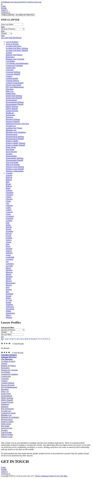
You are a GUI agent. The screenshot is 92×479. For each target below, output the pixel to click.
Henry (8, 246)
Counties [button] (9, 173)
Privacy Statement (42, 476)
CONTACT (5, 12)
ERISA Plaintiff (12, 109)
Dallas (8, 225)
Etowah (9, 233)
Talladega (9, 305)
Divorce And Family (13, 85)
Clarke (8, 201)
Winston (9, 317)
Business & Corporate (9, 370)
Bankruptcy (10, 57)
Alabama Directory (9, 357)
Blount (8, 184)
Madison (9, 270)
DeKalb (9, 227)
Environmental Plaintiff (14, 104)
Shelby (8, 298)
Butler (8, 188)
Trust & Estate (6, 432)
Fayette (8, 236)
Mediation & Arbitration (10, 417)
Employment (10, 93)
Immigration (10, 115)
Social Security (11, 152)
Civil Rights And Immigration (17, 63)
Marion (8, 274)
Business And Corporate (15, 59)
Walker (8, 311)
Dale (7, 223)
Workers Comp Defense (15, 167)
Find (2, 27)
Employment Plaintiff (14, 98)
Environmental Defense (15, 102)
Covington (10, 216)
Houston (9, 249)
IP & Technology (7, 409)
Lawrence (9, 259)
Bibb (7, 182)
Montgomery (11, 283)
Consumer (10, 70)
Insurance (9, 117)
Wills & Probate (7, 435)
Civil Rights (10, 61)
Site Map (63, 476)
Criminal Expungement (14, 83)
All (2, 339)
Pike (7, 292)
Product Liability (12, 141)
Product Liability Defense (15, 143)
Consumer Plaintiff (13, 74)
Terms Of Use (54, 476)
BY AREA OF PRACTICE (25, 15)
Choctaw (9, 199)
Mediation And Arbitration (16, 132)
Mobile (8, 279)
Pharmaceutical (11, 134)
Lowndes (9, 266)
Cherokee (9, 195)
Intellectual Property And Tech (17, 124)
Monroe (9, 281)
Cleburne (9, 205)
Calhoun (9, 190)
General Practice (12, 111)
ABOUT (4, 10)
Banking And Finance (14, 55)
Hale (7, 244)
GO (2, 337)
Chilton (8, 197)
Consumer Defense (13, 72)
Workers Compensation (14, 171)
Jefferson (9, 253)
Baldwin (9, 177)
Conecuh (9, 212)
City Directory (7, 359)
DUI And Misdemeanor (15, 87)
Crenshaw (9, 218)
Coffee (8, 208)
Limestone (10, 264)
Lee (7, 261)
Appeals (9, 53)
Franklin (9, 238)
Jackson (9, 251)
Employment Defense (14, 96)
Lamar (8, 255)
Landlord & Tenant (8, 413)
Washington (10, 313)
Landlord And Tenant (14, 128)
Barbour (9, 180)
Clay (7, 203)
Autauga (9, 175)
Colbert (8, 210)
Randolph (9, 294)
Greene (8, 242)
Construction (10, 68)
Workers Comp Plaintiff (15, 169)
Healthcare (10, 113)
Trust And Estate (12, 162)
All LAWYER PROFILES (11, 38)
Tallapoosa (10, 307)
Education (9, 89)
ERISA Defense (12, 106)
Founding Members (9, 355)
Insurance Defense (13, 119)
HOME (4, 8)
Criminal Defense (12, 81)
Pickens (9, 289)
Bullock (9, 186)
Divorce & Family (8, 385)
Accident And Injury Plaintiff (17, 50)
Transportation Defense (14, 158)
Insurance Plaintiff (13, 121)
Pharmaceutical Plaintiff (15, 139)
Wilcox (8, 315)
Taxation (9, 154)
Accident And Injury (13, 46)
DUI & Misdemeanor (9, 387)
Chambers (9, 193)
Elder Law (10, 91)
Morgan (9, 285)
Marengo (9, 272)
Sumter (8, 302)
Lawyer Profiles (12, 42)
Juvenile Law (11, 126)
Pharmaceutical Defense (15, 137)
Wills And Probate (13, 165)
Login (3, 6)
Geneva (9, 240)
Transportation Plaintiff (14, 160)
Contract (9, 76)
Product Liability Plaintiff (15, 145)
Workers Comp (6, 437)
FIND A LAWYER (8, 15)
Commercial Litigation (14, 65)
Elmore (8, 229)
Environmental (11, 100)
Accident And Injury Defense (17, 48)
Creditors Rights (12, 78)
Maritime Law (11, 130)
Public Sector (11, 147)
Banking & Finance (8, 366)
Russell (8, 296)
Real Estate (10, 149)
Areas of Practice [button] (12, 44)
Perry (8, 287)
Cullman (9, 221)
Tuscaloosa (10, 309)
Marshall (9, 277)
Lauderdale (10, 257)
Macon (8, 268)
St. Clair (9, 300)
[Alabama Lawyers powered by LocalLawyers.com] (21, 2)
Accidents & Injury (8, 361)
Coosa (8, 214)
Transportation (11, 156)
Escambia (9, 231)
